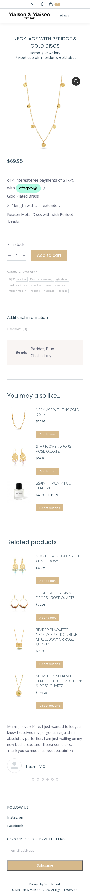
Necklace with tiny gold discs (57, 412)
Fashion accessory (41, 279)
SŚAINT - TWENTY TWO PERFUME (53, 485)
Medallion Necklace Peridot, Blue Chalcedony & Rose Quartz (59, 681)
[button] (76, 81)
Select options (49, 508)
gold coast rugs (18, 285)
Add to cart (49, 255)
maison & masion (56, 285)
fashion (21, 279)
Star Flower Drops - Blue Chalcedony (59, 558)
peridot (63, 291)
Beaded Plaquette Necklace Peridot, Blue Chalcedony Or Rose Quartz (56, 636)
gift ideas (61, 279)
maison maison (17, 291)
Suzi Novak (52, 884)
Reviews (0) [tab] (17, 329)
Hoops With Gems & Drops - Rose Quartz (55, 595)
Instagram (15, 817)
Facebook (15, 825)
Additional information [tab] (27, 317)
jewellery (36, 285)
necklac (35, 291)
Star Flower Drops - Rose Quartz (54, 449)
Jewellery (28, 271)
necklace (49, 291)
